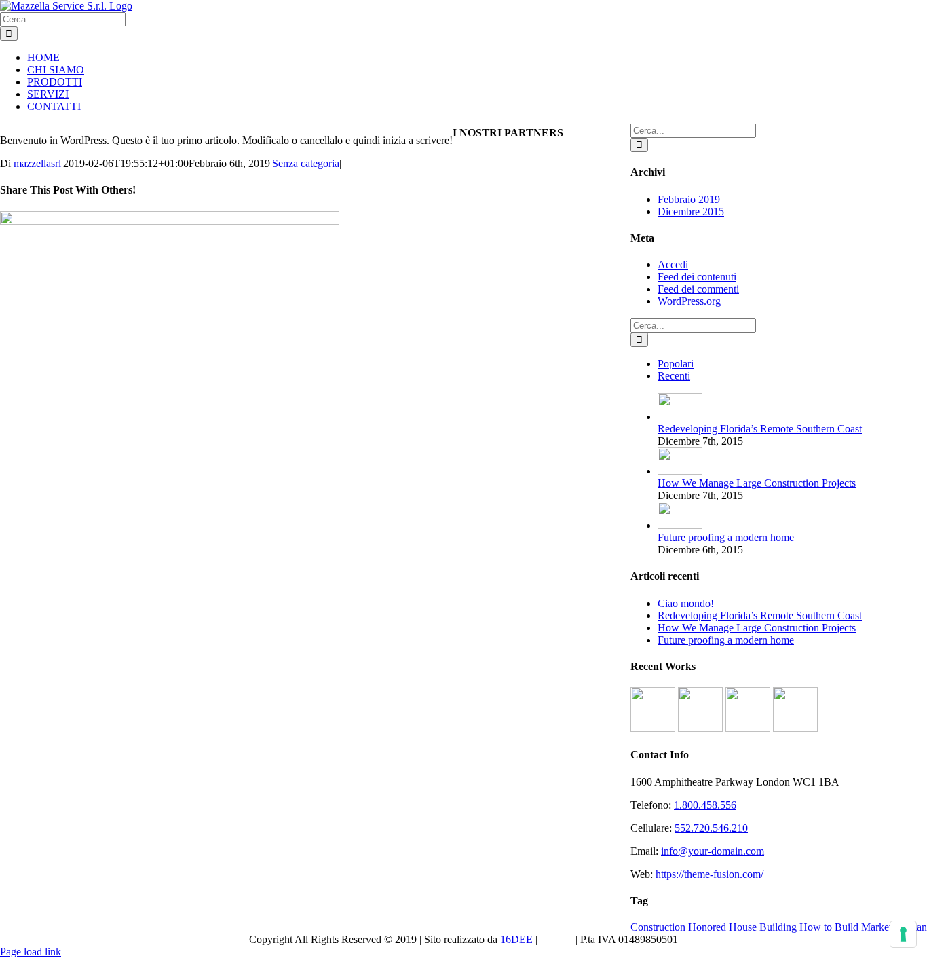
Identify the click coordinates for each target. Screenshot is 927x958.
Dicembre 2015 (691, 211)
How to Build (828, 927)
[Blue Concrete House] (795, 728)
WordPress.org (689, 301)
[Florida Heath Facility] (654, 728)
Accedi (673, 264)
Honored (707, 927)
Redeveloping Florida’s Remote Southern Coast (760, 429)
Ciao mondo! (686, 603)
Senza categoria (305, 163)
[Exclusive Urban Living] (749, 728)
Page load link (30, 951)
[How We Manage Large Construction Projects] (680, 471)
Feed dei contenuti (697, 276)
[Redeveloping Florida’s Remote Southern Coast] (680, 416)
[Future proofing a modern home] (680, 525)
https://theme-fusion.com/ (709, 874)
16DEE (516, 939)
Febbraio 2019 (689, 199)
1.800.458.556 (705, 805)
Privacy (556, 939)
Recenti (674, 376)
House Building (763, 927)
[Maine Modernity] (701, 728)
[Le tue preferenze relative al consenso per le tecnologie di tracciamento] (903, 934)
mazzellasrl (37, 163)
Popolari (676, 363)
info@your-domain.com (712, 851)
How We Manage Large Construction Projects (757, 483)
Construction (657, 927)
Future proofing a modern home (726, 537)
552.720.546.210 (711, 828)
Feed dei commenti (698, 289)
